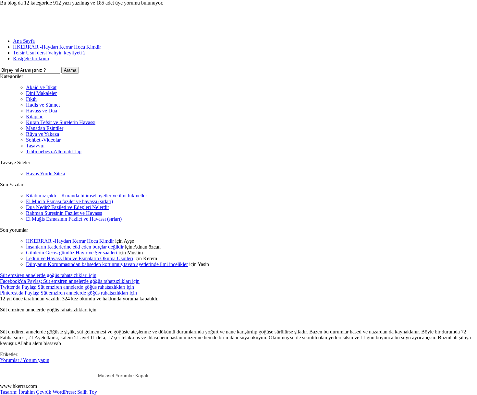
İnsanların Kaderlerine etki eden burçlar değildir (75, 247)
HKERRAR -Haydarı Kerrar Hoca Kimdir (57, 47)
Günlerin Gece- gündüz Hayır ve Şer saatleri (71, 252)
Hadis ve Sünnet (43, 105)
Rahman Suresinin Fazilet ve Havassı (64, 213)
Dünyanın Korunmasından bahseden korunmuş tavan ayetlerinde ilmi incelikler (107, 264)
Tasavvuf (35, 145)
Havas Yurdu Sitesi (45, 173)
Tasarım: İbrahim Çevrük (25, 392)
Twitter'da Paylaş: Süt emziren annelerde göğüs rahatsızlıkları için (67, 287)
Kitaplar (34, 116)
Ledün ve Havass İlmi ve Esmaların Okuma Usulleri (79, 258)
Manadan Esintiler (44, 128)
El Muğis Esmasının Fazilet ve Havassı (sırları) (74, 219)
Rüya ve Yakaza (42, 134)
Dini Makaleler (41, 93)
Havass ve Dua (41, 110)
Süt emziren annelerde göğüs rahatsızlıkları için (48, 275)
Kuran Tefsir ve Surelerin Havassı (60, 122)
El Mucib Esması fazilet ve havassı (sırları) (69, 201)
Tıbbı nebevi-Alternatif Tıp (53, 151)
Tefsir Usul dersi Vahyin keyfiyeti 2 (49, 52)
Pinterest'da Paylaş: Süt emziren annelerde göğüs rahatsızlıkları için (68, 293)
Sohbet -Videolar (43, 140)
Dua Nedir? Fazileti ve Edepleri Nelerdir (67, 207)
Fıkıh (31, 99)
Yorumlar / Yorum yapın (24, 360)
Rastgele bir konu (31, 58)
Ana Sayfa (24, 41)
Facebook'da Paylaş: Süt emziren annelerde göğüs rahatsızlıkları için (70, 281)
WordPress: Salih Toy (75, 392)
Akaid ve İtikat (41, 87)
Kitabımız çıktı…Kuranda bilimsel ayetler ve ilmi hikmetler (86, 195)
